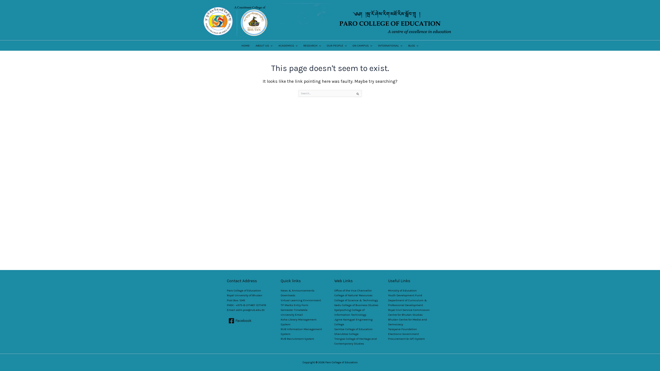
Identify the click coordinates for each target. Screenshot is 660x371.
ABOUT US (262, 45)
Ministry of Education (402, 290)
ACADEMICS (286, 45)
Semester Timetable (294, 310)
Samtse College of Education (353, 329)
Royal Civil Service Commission (409, 310)
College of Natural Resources (353, 295)
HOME (245, 45)
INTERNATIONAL (388, 45)
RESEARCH (310, 45)
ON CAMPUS (361, 45)
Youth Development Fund (405, 295)
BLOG (411, 45)
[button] (270, 45)
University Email (292, 314)
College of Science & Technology (356, 300)
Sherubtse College (346, 334)
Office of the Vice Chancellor (353, 290)
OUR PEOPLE (335, 45)
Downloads (288, 295)
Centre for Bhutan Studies (405, 314)
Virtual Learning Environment (301, 300)
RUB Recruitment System (297, 338)
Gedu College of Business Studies (356, 305)
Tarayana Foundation (402, 329)
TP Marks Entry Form (294, 305)
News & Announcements (297, 290)
